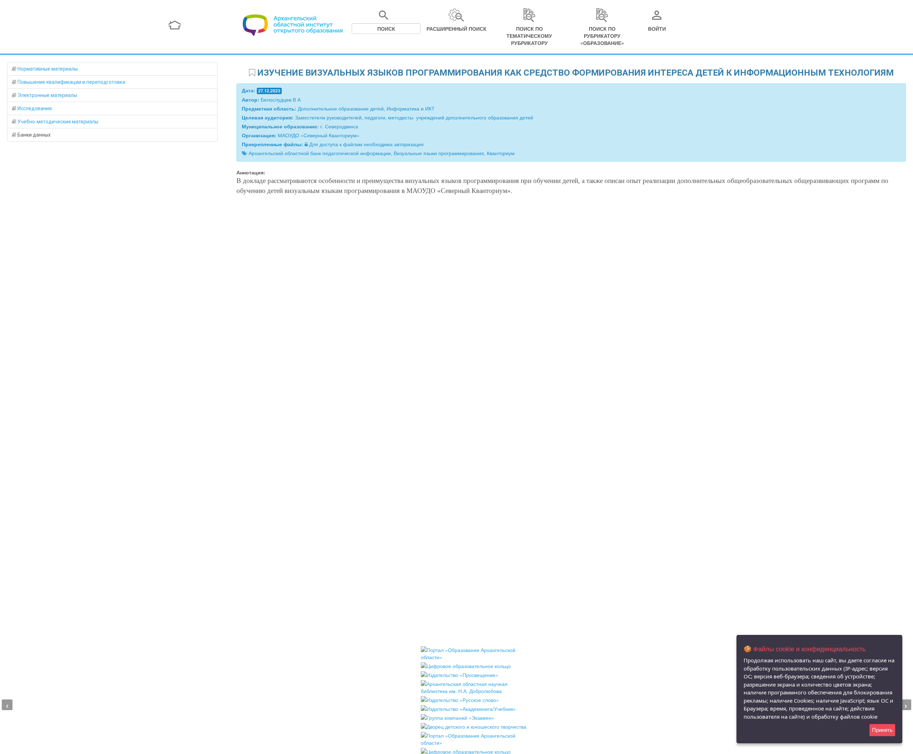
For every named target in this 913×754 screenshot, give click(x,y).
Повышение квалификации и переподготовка (70, 82)
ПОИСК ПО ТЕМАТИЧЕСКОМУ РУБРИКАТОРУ (529, 35)
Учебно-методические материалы (57, 121)
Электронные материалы (46, 95)
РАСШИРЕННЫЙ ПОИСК (456, 28)
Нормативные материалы (47, 69)
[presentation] (7, 704)
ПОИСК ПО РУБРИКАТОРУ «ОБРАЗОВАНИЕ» (602, 35)
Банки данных (33, 135)
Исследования (34, 108)
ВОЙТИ (657, 28)
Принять (882, 730)
